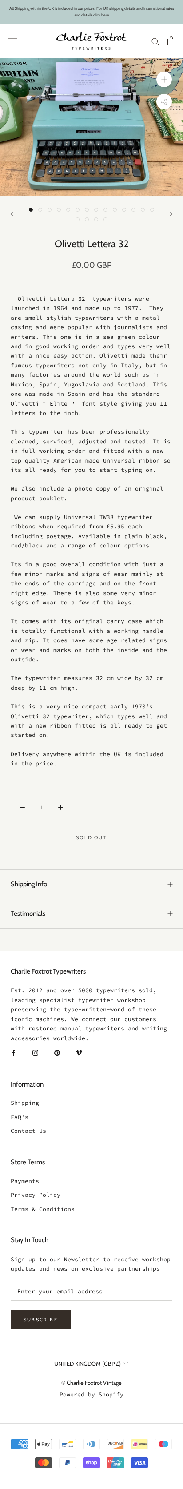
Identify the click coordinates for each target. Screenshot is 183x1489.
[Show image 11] (124, 210)
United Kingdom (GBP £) (87, 1363)
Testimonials (28, 913)
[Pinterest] (57, 1052)
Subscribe (41, 1319)
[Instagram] (35, 1052)
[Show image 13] (143, 210)
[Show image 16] (87, 219)
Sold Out (91, 837)
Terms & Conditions (43, 1209)
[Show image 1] (31, 210)
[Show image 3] (50, 210)
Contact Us (28, 1131)
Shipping (25, 1103)
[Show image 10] (115, 210)
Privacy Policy (35, 1195)
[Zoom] (164, 79)
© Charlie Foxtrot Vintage (91, 1382)
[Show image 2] (40, 210)
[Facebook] (13, 1052)
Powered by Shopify (91, 1394)
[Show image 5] (68, 210)
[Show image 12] (133, 210)
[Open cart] (171, 40)
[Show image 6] (78, 210)
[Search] (155, 41)
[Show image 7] (87, 210)
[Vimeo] (79, 1052)
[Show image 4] (59, 210)
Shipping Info (29, 884)
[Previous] (12, 214)
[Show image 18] (105, 219)
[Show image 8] (96, 210)
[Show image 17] (96, 219)
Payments (25, 1181)
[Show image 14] (152, 210)
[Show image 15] (78, 219)
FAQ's (19, 1117)
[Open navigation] (12, 41)
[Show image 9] (105, 210)
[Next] (171, 214)
